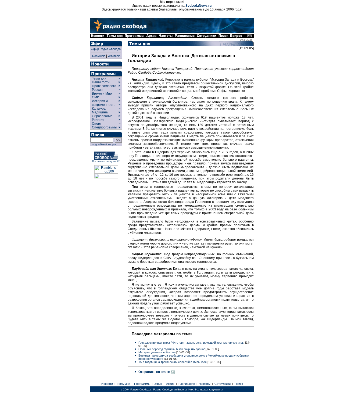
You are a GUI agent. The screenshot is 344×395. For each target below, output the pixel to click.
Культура (98, 108)
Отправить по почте (154, 372)
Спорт (96, 123)
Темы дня (99, 78)
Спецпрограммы (104, 127)
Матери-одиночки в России (156, 352)
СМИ (95, 97)
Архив (170, 383)
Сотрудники (222, 383)
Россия (97, 90)
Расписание (187, 383)
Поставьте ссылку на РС (106, 161)
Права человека (104, 86)
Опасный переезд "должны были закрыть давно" (171, 349)
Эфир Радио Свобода (106, 49)
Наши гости (100, 82)
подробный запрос (103, 144)
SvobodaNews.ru (198, 6)
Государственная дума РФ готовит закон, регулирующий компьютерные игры (191, 342)
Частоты (204, 383)
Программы (142, 383)
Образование (102, 116)
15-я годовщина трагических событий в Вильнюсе (172, 362)
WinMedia (114, 56)
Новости (107, 383)
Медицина (99, 112)
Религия (98, 120)
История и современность (103, 103)
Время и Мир (101, 93)
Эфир (158, 383)
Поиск (239, 383)
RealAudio (98, 56)
